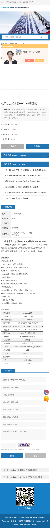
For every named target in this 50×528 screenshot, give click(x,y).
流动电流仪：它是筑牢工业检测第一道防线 (21, 187)
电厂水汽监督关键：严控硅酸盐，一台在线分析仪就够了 (26, 170)
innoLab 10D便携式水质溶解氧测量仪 (23, 470)
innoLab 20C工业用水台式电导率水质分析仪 (26, 477)
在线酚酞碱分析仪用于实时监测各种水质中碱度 (23, 176)
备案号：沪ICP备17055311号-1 (22, 521)
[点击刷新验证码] (24, 445)
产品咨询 (12, 146)
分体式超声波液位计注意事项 (16, 198)
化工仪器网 (32, 524)
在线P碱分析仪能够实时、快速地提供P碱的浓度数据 (25, 193)
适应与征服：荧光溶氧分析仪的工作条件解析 (22, 181)
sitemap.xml (40, 521)
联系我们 (37, 146)
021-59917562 (46, 392)
